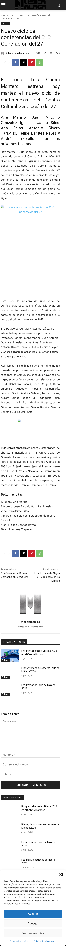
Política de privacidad (44, 941)
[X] (23, 62)
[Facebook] (15, 62)
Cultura (12, 15)
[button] (60, 874)
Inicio (3, 15)
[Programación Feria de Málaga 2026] (10, 689)
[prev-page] (3, 701)
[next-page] (9, 701)
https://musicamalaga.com (30, 626)
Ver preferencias (33, 933)
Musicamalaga (16, 53)
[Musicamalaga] (3, 53)
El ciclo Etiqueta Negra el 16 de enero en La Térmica (47, 577)
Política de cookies (19, 941)
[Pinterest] (31, 62)
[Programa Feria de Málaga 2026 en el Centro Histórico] (10, 655)
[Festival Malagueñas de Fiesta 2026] (10, 864)
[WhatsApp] (39, 62)
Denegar (33, 923)
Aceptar (33, 913)
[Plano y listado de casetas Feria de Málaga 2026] (10, 672)
